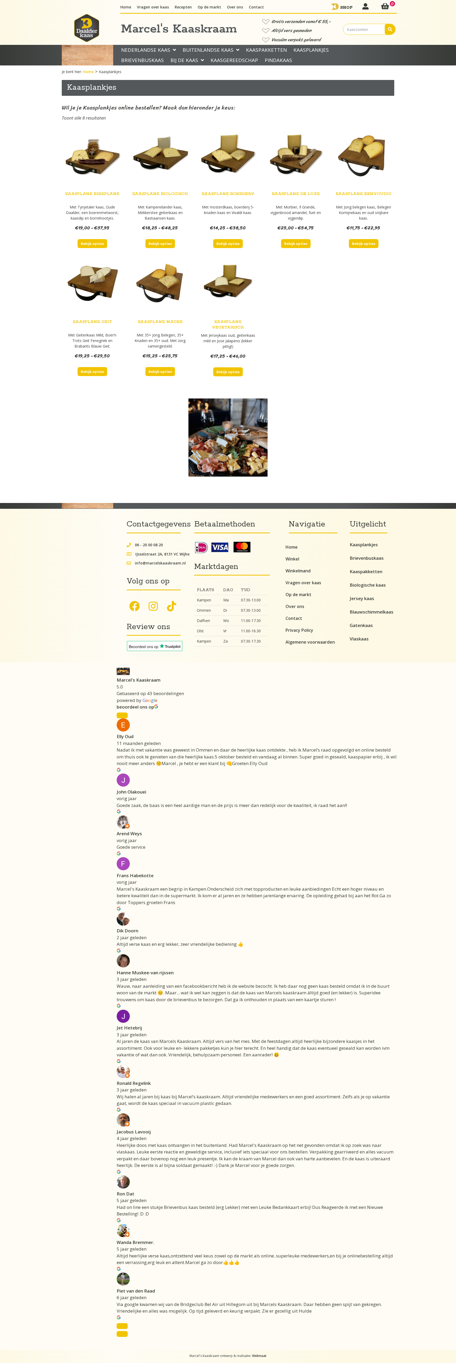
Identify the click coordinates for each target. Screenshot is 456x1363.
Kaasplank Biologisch (160, 193)
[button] (134, 606)
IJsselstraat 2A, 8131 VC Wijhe (162, 554)
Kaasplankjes (364, 545)
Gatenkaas (361, 625)
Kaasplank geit (92, 321)
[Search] (390, 29)
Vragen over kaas (303, 583)
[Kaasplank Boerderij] (228, 157)
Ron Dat (125, 1194)
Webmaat (259, 1355)
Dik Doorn (127, 931)
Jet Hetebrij (129, 1028)
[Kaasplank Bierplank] (92, 157)
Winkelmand (298, 571)
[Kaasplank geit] (92, 286)
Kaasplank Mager (160, 321)
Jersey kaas (362, 598)
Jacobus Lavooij (134, 1132)
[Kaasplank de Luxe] (296, 158)
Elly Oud (125, 736)
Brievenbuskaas (367, 558)
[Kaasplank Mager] (160, 286)
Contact (294, 618)
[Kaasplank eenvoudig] (364, 158)
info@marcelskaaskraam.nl (160, 563)
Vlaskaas (359, 639)
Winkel (292, 559)
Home (88, 71)
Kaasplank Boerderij (228, 193)
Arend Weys (129, 833)
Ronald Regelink (134, 1083)
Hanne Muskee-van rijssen (145, 973)
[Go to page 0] (122, 1334)
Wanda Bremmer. (135, 1242)
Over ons (295, 606)
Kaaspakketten (366, 571)
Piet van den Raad (136, 1291)
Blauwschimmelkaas (371, 612)
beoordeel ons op (135, 707)
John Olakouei (131, 792)
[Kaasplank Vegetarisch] (228, 285)
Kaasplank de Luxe (296, 193)
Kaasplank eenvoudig (363, 193)
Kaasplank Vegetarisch (228, 324)
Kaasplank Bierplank (92, 193)
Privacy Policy (299, 630)
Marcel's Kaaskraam (138, 680)
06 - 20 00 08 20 (149, 544)
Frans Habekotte (135, 875)
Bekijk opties (92, 243)
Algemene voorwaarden (310, 642)
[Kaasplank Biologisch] (160, 157)
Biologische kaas (368, 585)
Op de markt (298, 594)
